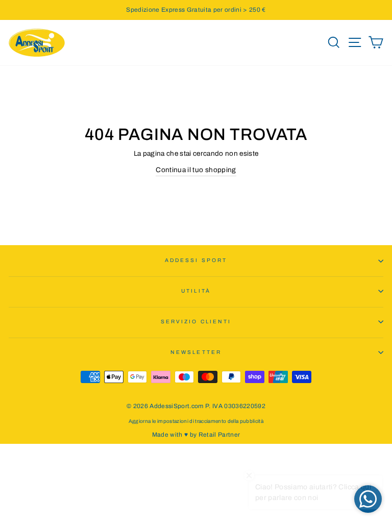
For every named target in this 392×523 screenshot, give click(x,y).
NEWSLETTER (196, 352)
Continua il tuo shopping (196, 170)
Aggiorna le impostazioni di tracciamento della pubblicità (196, 421)
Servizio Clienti (196, 321)
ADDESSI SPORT (196, 260)
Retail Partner (219, 434)
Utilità (195, 291)
